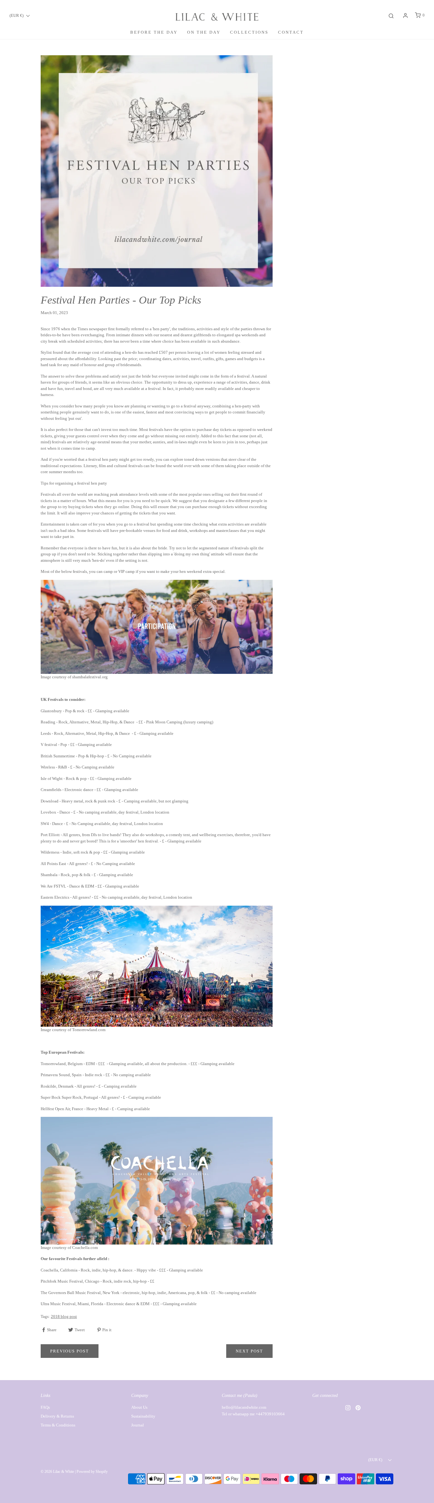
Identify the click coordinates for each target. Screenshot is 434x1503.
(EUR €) (17, 15)
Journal (137, 1425)
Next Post (249, 1351)
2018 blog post (64, 1316)
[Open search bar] (391, 15)
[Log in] (405, 15)
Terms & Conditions (58, 1425)
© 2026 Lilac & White (57, 1471)
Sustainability (143, 1416)
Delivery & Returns (57, 1416)
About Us (139, 1407)
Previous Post (69, 1351)
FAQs (45, 1407)
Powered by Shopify (92, 1471)
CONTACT (291, 32)
